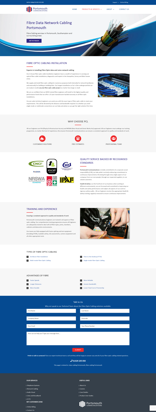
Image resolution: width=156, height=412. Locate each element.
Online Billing (31, 407)
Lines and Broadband (34, 396)
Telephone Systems (33, 385)
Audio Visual (31, 392)
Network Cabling (32, 389)
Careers (82, 389)
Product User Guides (86, 396)
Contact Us (30, 410)
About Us (83, 385)
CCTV (29, 399)
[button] (51, 257)
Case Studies (84, 392)
